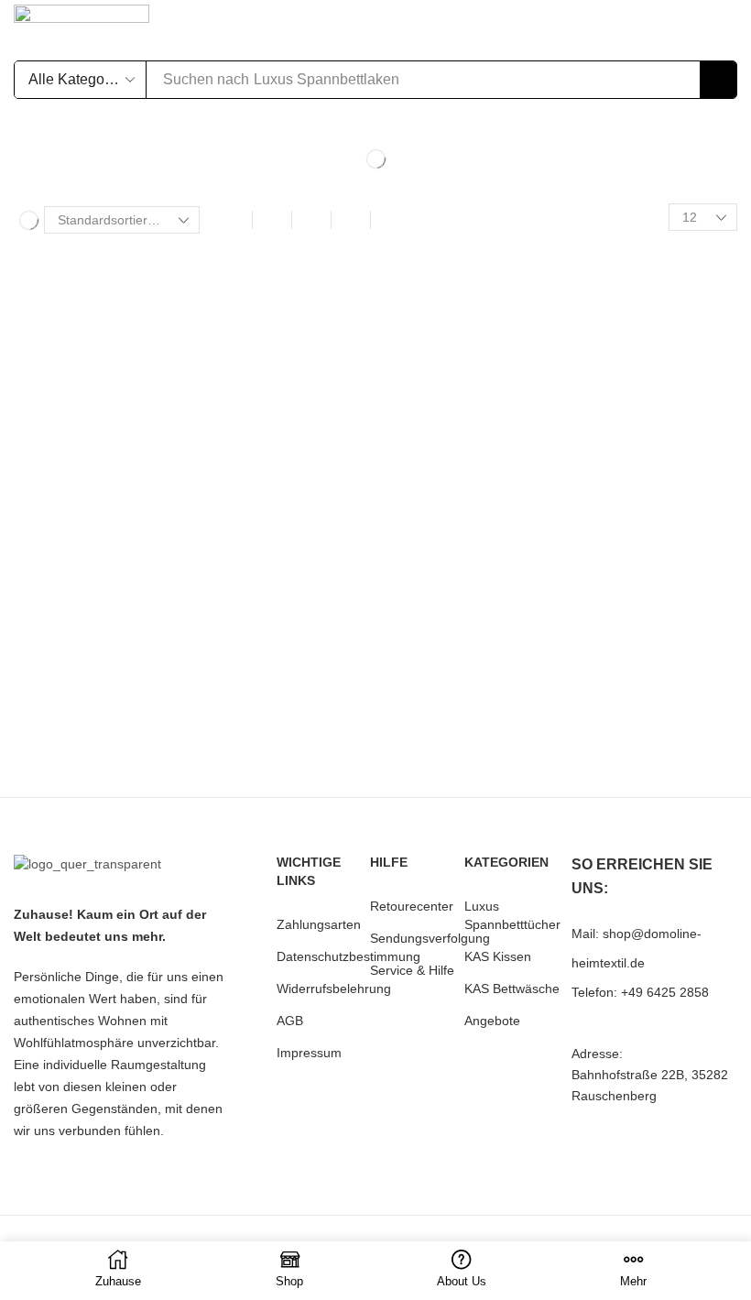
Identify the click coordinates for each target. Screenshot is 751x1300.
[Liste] (350, 219)
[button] (612, 28)
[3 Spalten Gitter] (272, 219)
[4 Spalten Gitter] (311, 219)
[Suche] (718, 79)
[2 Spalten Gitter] (232, 219)
